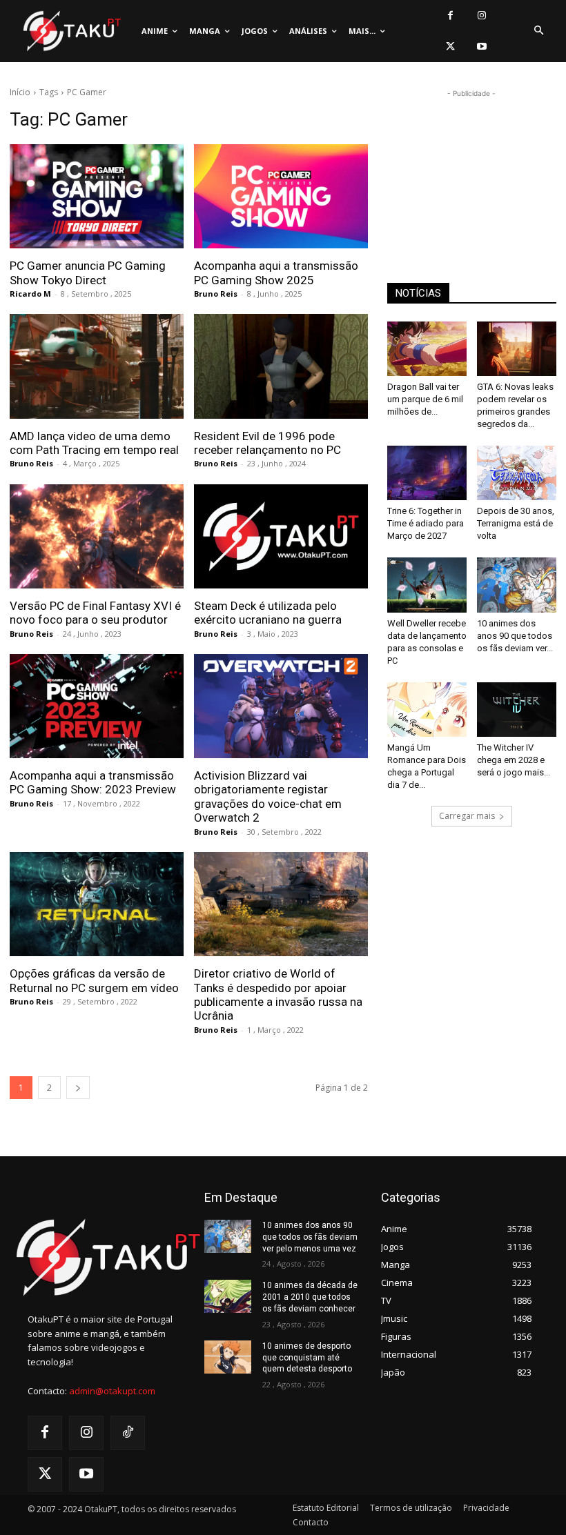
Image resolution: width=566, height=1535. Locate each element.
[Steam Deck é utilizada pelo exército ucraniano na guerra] (281, 536)
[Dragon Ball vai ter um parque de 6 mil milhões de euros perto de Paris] (427, 348)
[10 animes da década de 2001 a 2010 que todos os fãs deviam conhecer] (227, 1296)
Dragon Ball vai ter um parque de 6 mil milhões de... (425, 399)
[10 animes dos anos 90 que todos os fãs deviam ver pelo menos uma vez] (516, 584)
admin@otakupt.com (112, 1391)
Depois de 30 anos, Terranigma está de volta (515, 523)
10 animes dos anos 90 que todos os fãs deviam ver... (515, 635)
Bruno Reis (215, 293)
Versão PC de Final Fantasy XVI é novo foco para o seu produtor (95, 612)
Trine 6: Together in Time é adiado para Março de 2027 (425, 523)
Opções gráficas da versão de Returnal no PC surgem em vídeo (94, 980)
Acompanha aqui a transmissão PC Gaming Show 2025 (276, 272)
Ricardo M (30, 293)
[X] (450, 46)
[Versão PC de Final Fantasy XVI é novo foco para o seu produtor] (97, 536)
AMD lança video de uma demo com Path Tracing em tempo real (94, 443)
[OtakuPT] (71, 31)
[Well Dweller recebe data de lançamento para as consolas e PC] (427, 584)
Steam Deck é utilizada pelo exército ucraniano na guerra (268, 612)
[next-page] (78, 1087)
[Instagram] (481, 15)
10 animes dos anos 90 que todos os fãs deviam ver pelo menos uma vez (310, 1237)
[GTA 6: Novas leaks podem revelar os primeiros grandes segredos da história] (516, 348)
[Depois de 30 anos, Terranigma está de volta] (516, 473)
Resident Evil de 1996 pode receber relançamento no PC (267, 443)
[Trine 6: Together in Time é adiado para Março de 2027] (427, 473)
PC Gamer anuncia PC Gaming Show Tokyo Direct (88, 272)
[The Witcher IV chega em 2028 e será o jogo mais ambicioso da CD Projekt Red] (516, 709)
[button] (538, 31)
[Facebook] (450, 15)
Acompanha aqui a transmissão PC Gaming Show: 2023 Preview (93, 782)
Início (20, 92)
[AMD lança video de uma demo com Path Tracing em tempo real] (97, 366)
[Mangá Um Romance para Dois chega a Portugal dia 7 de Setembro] (427, 709)
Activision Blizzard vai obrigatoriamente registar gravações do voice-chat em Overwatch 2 (268, 796)
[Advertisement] (471, 170)
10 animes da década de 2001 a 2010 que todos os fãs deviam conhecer (310, 1297)
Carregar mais (467, 816)
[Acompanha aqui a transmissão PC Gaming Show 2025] (281, 196)
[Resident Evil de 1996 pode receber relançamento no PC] (281, 366)
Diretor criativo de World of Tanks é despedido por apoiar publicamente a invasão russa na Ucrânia (278, 994)
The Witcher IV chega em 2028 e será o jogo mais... (513, 760)
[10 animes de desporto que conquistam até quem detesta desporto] (227, 1357)
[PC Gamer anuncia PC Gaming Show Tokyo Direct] (97, 196)
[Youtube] (481, 46)
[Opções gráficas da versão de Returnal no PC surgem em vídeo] (97, 904)
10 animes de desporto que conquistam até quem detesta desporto (307, 1357)
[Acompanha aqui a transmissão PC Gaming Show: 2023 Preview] (97, 706)
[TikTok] (127, 1433)
